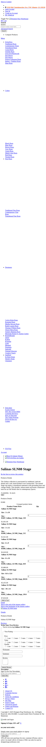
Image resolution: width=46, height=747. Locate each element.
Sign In (7, 11)
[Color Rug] (17, 87)
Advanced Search (7, 29)
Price (20, 506)
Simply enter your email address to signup (15, 731)
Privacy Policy (10, 699)
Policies (7, 695)
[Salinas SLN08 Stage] (9, 608)
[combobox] (11, 27)
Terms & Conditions (12, 697)
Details (3, 612)
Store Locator (9, 9)
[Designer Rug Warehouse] (18, 19)
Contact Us (9, 708)
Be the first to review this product (12, 474)
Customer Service (11, 693)
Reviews (4, 623)
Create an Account (11, 13)
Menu (3, 38)
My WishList (9, 15)
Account (4, 452)
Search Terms (9, 702)
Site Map (8, 701)
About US (8, 691)
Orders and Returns (11, 706)
